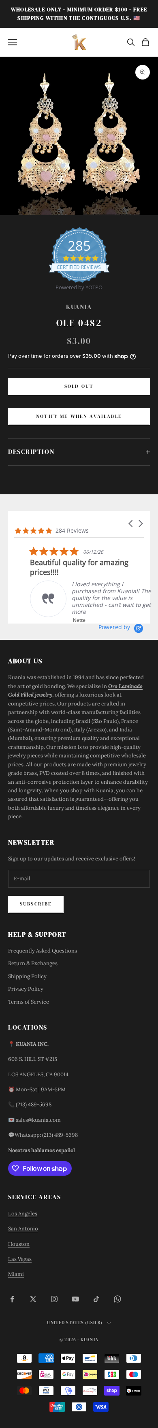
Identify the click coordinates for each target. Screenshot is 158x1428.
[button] (131, 523)
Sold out (79, 386)
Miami (16, 1274)
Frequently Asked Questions (42, 950)
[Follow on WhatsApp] (117, 1299)
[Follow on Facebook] (12, 1299)
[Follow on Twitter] (33, 1299)
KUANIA (79, 307)
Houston (19, 1244)
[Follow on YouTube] (75, 1299)
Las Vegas (20, 1259)
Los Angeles (22, 1213)
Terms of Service (28, 1001)
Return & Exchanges (33, 963)
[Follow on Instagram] (54, 1299)
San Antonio (23, 1228)
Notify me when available (79, 416)
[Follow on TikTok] (96, 1299)
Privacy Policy (25, 988)
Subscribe (36, 904)
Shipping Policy (27, 976)
